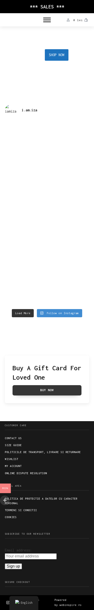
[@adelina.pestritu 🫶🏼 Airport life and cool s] (25, 283)
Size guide (13, 445)
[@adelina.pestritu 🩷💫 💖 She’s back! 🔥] (25, 140)
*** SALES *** (47, 6)
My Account (13, 466)
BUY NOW (47, 390)
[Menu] (47, 20)
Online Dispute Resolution (26, 473)
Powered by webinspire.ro (67, 602)
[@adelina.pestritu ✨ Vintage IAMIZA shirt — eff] (68, 238)
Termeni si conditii (21, 510)
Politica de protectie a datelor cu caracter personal (41, 501)
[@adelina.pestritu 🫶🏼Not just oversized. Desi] (25, 192)
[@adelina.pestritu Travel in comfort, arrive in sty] (25, 241)
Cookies (11, 517)
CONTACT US (13, 438)
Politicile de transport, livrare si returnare (43, 452)
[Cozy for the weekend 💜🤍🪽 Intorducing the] (68, 280)
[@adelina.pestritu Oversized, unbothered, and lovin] (68, 196)
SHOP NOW (56, 55)
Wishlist (11, 459)
